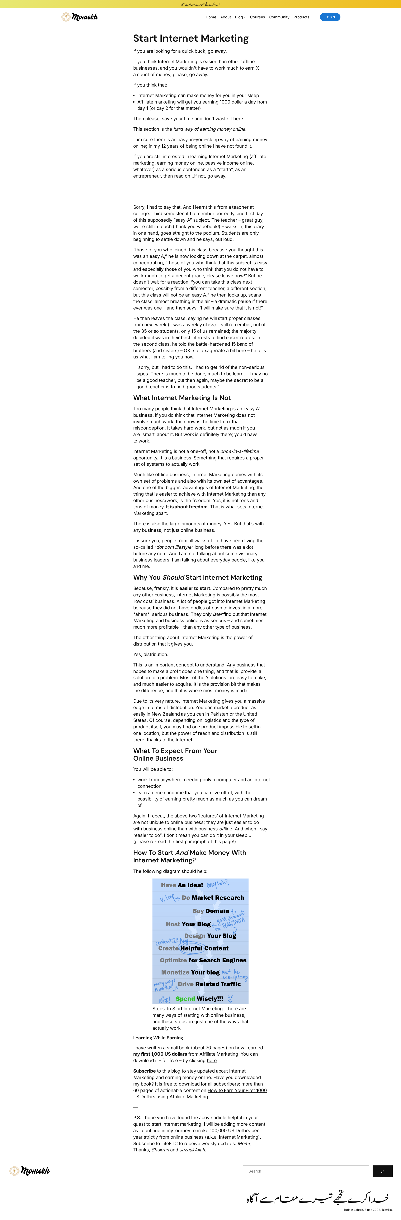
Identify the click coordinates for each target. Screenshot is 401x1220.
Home (211, 17)
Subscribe (144, 1071)
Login (330, 17)
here (212, 1060)
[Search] (383, 1171)
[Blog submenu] (245, 17)
